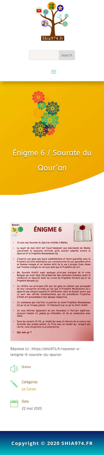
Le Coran (29, 389)
